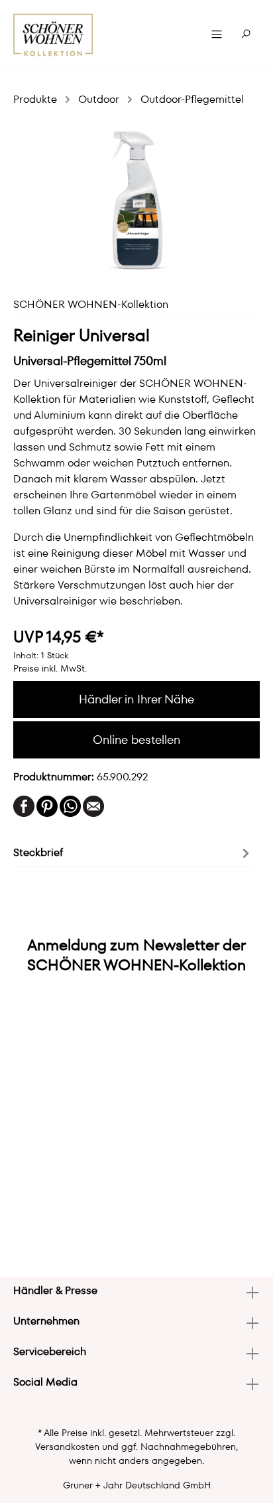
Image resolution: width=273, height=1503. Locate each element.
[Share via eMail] (93, 805)
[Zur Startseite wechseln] (53, 34)
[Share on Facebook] (23, 805)
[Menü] (216, 34)
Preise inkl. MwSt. (50, 668)
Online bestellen (136, 739)
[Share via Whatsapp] (70, 805)
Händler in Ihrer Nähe (136, 699)
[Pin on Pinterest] (47, 805)
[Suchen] (246, 34)
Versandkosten (67, 1446)
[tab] (133, 852)
